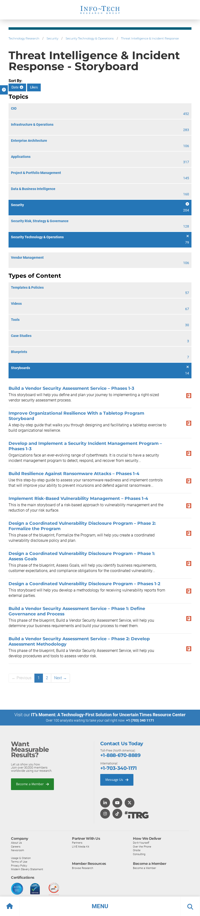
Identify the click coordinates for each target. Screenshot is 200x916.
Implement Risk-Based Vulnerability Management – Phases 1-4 (78, 498)
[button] (100, 906)
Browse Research (82, 868)
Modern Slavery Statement (27, 869)
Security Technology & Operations (90, 38)
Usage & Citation (21, 858)
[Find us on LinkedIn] (105, 803)
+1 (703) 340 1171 (140, 720)
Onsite (136, 850)
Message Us (114, 780)
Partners (77, 842)
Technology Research (24, 38)
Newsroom (17, 850)
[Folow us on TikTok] (117, 814)
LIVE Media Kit (80, 846)
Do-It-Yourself (141, 842)
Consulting (139, 854)
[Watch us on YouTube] (117, 803)
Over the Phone (142, 846)
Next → (60, 678)
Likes (34, 87)
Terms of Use (19, 861)
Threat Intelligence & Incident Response (150, 38)
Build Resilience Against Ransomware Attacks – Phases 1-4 (74, 473)
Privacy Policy (19, 865)
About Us (16, 842)
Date (15, 87)
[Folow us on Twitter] (129, 803)
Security (52, 38)
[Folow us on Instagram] (105, 814)
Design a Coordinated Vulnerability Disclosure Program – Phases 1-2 (84, 583)
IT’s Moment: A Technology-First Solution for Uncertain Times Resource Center (108, 714)
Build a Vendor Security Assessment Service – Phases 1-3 (71, 388)
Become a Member (30, 784)
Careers (15, 846)
